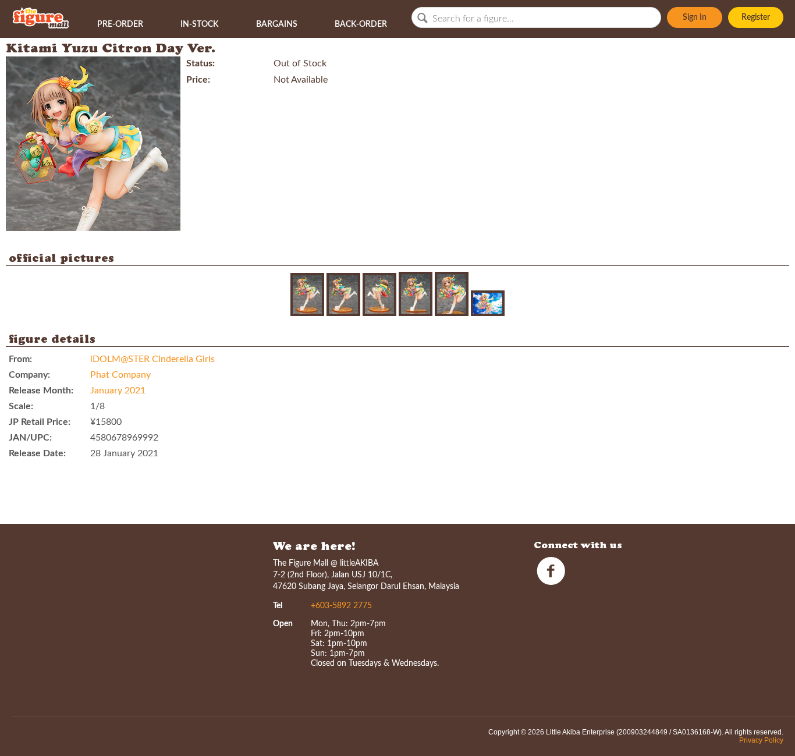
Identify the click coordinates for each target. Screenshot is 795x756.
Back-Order (361, 24)
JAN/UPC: (30, 437)
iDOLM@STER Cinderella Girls (152, 359)
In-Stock (199, 24)
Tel (277, 606)
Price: (198, 79)
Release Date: (37, 453)
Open (283, 624)
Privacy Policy (761, 740)
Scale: (21, 406)
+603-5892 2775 (341, 606)
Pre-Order (120, 24)
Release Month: (41, 390)
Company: (29, 374)
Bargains (276, 24)
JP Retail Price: (39, 422)
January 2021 (117, 390)
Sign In (695, 17)
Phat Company (120, 374)
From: (20, 359)
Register (755, 17)
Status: (200, 63)
